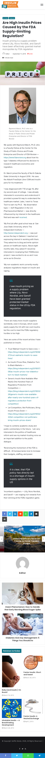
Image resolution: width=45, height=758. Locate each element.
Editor (7, 54)
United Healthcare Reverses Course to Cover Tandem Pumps (22, 541)
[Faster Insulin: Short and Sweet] (33, 662)
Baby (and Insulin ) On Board (11, 691)
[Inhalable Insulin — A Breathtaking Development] (12, 708)
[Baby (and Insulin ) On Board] (12, 671)
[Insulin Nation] (10, 4)
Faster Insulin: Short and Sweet (32, 673)
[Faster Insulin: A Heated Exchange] (33, 706)
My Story (5, 18)
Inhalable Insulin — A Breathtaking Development (11, 722)
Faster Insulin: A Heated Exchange (31, 717)
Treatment (11, 18)
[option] (22, 539)
